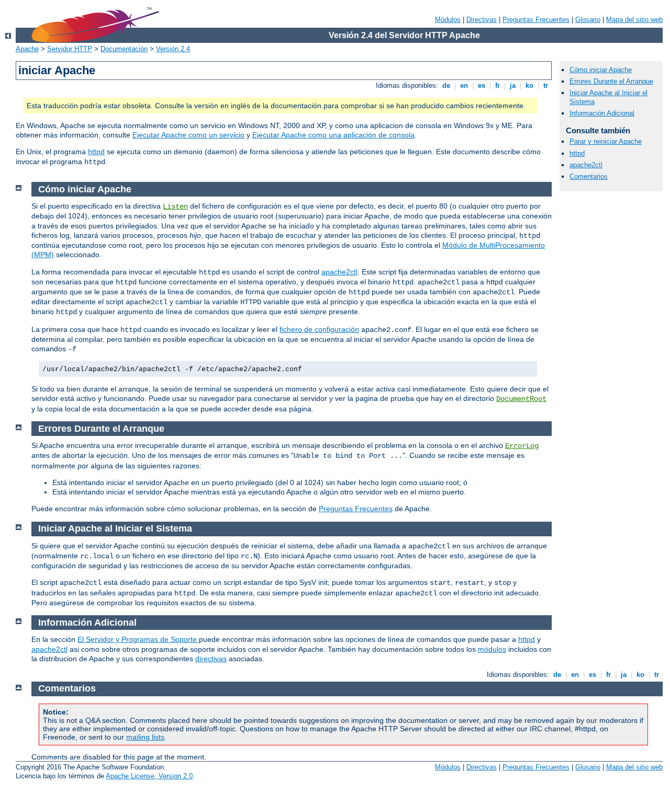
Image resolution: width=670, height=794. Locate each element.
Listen (175, 206)
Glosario (587, 20)
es (481, 85)
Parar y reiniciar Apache (606, 141)
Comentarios (589, 176)
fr (497, 85)
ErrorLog (522, 446)
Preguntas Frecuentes (536, 20)
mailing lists (145, 737)
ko (529, 85)
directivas (211, 658)
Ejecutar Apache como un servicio (188, 135)
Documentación (124, 49)
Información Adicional (602, 113)
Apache (27, 49)
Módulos (448, 20)
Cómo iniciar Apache (601, 70)
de (446, 85)
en (464, 85)
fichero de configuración (319, 329)
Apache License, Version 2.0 (149, 776)
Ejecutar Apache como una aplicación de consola (333, 135)
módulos (492, 649)
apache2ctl (586, 165)
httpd (96, 151)
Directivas (481, 20)
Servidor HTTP (69, 49)
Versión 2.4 (173, 49)
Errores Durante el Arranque (611, 81)
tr (545, 85)
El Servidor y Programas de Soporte (138, 639)
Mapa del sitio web (634, 20)
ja (513, 85)
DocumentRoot (521, 399)
